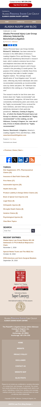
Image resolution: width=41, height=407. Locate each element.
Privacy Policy (20, 354)
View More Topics (10, 221)
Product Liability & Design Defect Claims (20, 193)
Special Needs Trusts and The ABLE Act (18, 252)
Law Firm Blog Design (19, 404)
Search (33, 231)
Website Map (20, 372)
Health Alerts (9, 189)
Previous (7, 150)
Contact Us (20, 21)
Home (7, 21)
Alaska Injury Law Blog (20, 14)
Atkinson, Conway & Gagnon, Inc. (26, 398)
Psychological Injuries (13, 217)
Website (20, 348)
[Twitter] (15, 159)
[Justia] (26, 159)
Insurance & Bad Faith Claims (16, 176)
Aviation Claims (10, 213)
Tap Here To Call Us (20, 5)
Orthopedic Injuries (11, 205)
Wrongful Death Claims (13, 209)
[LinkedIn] (20, 159)
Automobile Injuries (12, 185)
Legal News (8, 201)
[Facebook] (9, 159)
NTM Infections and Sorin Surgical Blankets (19, 258)
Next (20, 150)
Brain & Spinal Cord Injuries (15, 197)
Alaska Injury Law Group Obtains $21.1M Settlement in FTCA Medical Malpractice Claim (18, 242)
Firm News (13, 139)
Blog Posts (20, 378)
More (34, 21)
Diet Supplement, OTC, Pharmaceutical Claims (18, 171)
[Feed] (32, 159)
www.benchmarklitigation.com (14, 135)
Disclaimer (20, 360)
